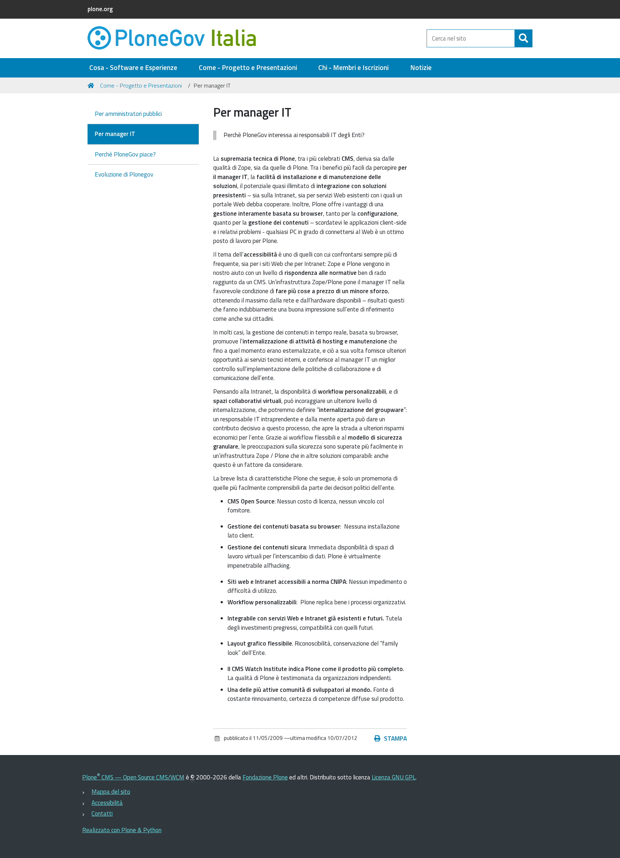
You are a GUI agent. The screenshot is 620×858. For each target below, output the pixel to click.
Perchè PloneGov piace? (125, 154)
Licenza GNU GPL (393, 777)
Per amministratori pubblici (128, 113)
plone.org (100, 9)
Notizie (421, 67)
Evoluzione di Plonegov (124, 174)
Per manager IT (115, 134)
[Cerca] (523, 38)
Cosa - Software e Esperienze (133, 67)
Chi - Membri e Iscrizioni (353, 67)
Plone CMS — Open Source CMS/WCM (133, 777)
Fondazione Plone (265, 777)
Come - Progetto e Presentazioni (248, 67)
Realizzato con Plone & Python (121, 830)
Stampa (395, 738)
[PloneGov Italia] (177, 38)
